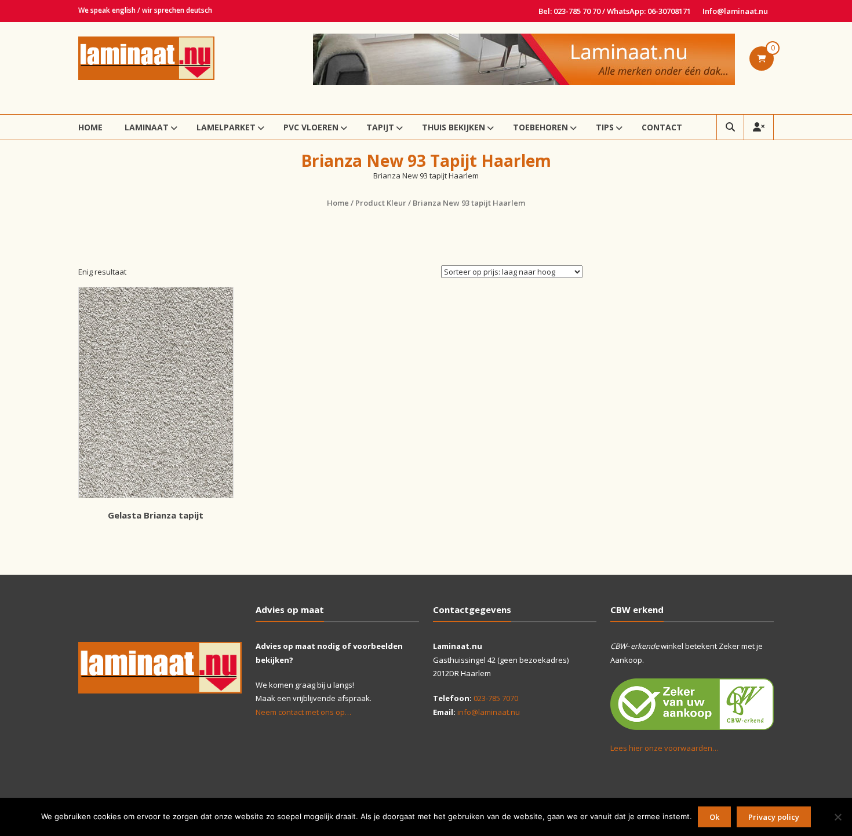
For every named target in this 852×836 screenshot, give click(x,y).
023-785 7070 (496, 698)
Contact (662, 127)
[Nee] (837, 817)
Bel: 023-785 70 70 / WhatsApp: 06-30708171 (614, 11)
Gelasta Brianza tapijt (155, 515)
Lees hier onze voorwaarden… (664, 748)
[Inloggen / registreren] (758, 127)
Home (90, 127)
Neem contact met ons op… (303, 712)
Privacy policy (773, 817)
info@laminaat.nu (488, 712)
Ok (714, 817)
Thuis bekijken (453, 127)
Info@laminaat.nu (735, 11)
